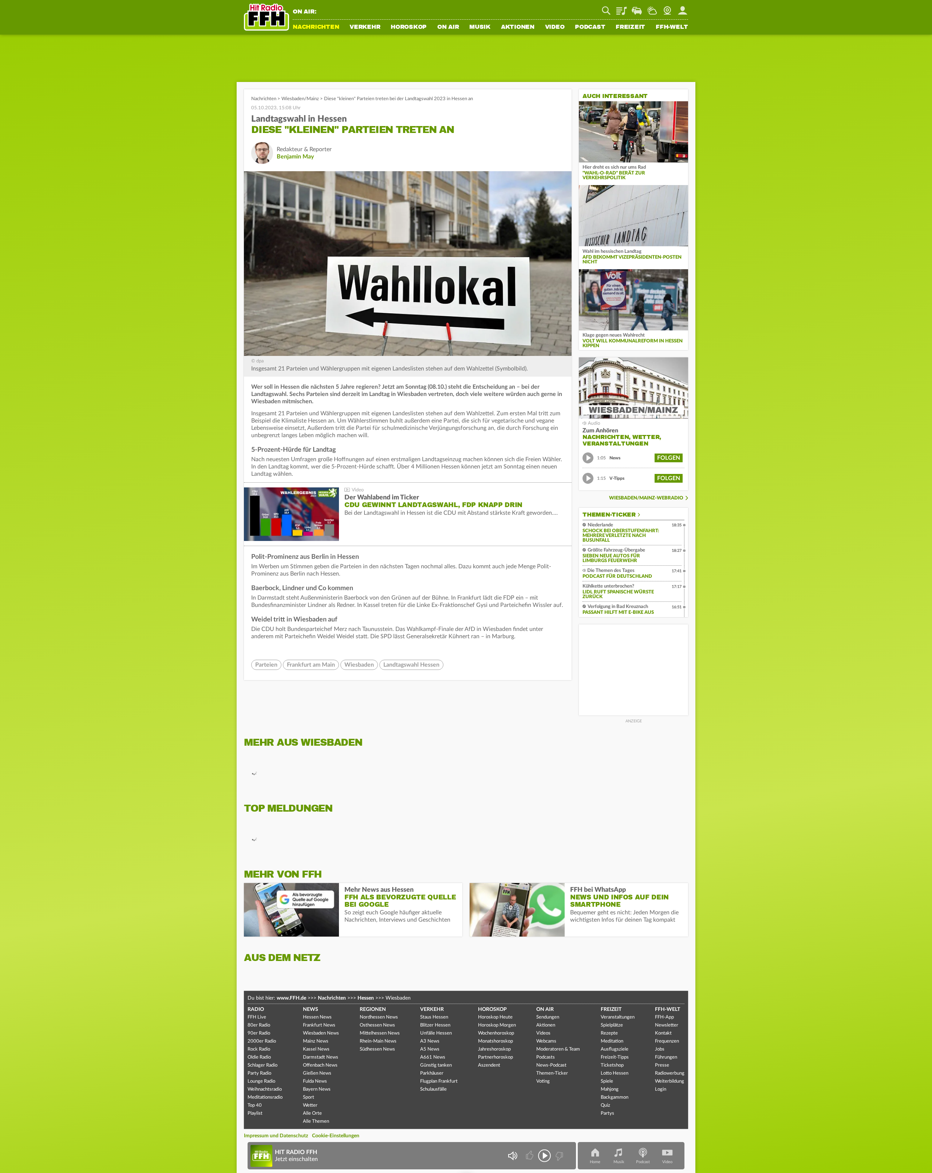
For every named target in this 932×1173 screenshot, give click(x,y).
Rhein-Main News (378, 1041)
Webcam (667, 8)
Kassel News (316, 1049)
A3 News (429, 1041)
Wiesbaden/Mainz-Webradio (646, 498)
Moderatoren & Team (558, 1049)
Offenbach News (320, 1065)
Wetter (652, 8)
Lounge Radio (261, 1081)
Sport (308, 1097)
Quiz (605, 1105)
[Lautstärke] (512, 1155)
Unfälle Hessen (436, 1033)
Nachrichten (316, 27)
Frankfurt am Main (311, 665)
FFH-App (664, 1017)
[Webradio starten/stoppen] (544, 1155)
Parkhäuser (431, 1073)
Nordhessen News (379, 1017)
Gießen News (317, 1073)
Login (660, 1089)
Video (555, 27)
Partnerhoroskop (495, 1057)
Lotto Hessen (614, 1073)
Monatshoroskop (495, 1041)
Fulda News (315, 1081)
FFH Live (257, 1017)
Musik (479, 27)
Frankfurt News (319, 1025)
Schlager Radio (262, 1065)
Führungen (666, 1057)
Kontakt (663, 1033)
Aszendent (489, 1065)
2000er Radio (262, 1041)
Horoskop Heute (495, 1017)
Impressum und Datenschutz (276, 1135)
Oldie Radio (259, 1057)
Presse (662, 1065)
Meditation (612, 1041)
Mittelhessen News (380, 1033)
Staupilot (636, 8)
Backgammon (614, 1097)
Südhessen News (377, 1049)
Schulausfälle (433, 1089)
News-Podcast (551, 1065)
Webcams (546, 1041)
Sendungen (547, 1017)
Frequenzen (667, 1041)
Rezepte (609, 1033)
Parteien (266, 665)
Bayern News (317, 1089)
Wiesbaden (359, 665)
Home (595, 1162)
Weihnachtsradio (265, 1089)
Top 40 (255, 1105)
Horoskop (409, 27)
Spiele (607, 1081)
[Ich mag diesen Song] (530, 1155)
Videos (543, 1033)
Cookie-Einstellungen (335, 1135)
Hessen (366, 998)
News (310, 1009)
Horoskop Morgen (497, 1025)
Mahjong (610, 1089)
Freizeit (630, 27)
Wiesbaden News (321, 1033)
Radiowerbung (669, 1073)
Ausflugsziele (614, 1049)
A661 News (432, 1057)
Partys (607, 1113)
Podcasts (545, 1057)
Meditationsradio (265, 1097)
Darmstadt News (320, 1057)
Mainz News (315, 1041)
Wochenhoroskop (496, 1033)
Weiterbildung (669, 1081)
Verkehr (365, 27)
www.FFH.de (291, 998)
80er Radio (259, 1025)
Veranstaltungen (618, 1017)
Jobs (659, 1049)
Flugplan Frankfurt (439, 1081)
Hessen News (317, 1017)
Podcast (590, 27)
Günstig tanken (436, 1065)
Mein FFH (682, 8)
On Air (448, 27)
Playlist (621, 8)
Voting (543, 1081)
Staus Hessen (434, 1017)
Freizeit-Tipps (615, 1057)
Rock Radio (259, 1049)
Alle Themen (316, 1121)
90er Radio (259, 1033)
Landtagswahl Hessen (411, 665)
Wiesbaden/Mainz (300, 99)
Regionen (373, 1009)
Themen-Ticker (609, 514)
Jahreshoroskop (494, 1049)
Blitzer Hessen (435, 1025)
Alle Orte (312, 1113)
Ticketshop (612, 1065)
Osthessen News (377, 1025)
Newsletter (666, 1025)
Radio (256, 1009)
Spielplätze (612, 1025)
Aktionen (517, 27)
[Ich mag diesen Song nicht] (558, 1155)
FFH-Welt (672, 27)
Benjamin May (295, 157)
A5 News (429, 1049)
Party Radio (259, 1073)
